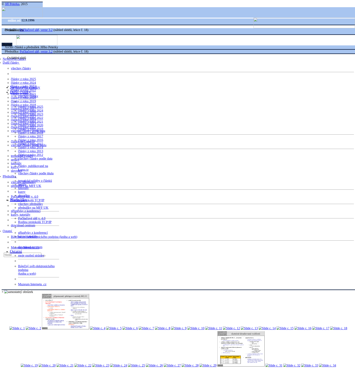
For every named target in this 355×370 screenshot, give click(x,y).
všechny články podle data (35, 158)
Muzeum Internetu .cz (32, 284)
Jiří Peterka (12, 4)
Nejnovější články (25, 87)
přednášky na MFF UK (33, 207)
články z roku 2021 (30, 121)
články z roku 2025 (23, 79)
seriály (22, 184)
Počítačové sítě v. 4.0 (31, 218)
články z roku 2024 (23, 82)
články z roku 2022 (30, 118)
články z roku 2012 (30, 155)
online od (14, 20)
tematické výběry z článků (35, 180)
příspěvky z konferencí (25, 211)
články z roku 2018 (30, 132)
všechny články (21, 68)
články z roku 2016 (30, 140)
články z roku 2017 (30, 136)
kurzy (21, 192)
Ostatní (8, 231)
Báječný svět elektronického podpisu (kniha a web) (44, 237)
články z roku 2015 (30, 143)
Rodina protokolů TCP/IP (27, 200)
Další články (11, 62)
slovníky (16, 170)
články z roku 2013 (30, 151)
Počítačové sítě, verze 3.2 (36, 30)
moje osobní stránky (31, 255)
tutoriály (16, 163)
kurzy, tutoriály (20, 214)
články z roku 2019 (23, 101)
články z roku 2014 (30, 147)
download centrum (23, 225)
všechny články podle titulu (36, 173)
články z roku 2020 (30, 125)
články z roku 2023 (30, 114)
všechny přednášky (30, 204)
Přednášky (10, 176)
